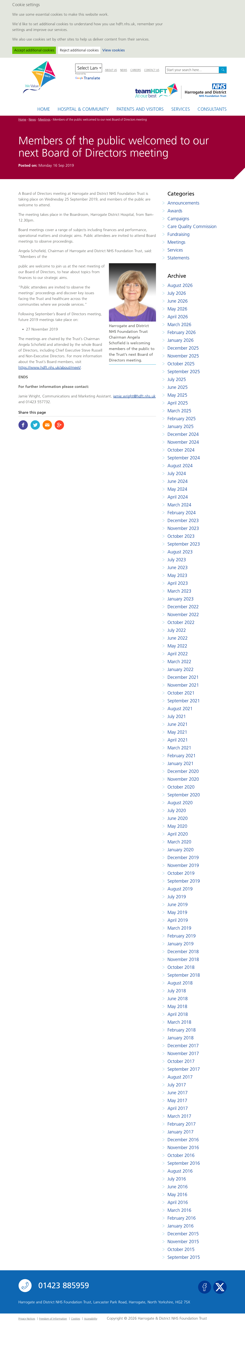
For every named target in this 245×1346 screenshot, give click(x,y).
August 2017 (180, 1077)
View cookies (113, 50)
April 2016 (177, 1202)
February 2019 (181, 936)
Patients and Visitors (140, 109)
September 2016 (183, 1163)
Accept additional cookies (34, 50)
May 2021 (177, 732)
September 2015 (183, 1257)
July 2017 (176, 1085)
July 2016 (176, 1179)
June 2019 (177, 904)
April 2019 (177, 920)
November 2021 (183, 685)
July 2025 (176, 379)
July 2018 (176, 990)
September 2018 (183, 975)
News (123, 70)
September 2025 (183, 371)
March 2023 (179, 591)
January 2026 (180, 340)
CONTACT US (151, 70)
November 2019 (183, 865)
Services (180, 109)
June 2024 (177, 481)
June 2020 (177, 818)
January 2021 (180, 763)
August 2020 (180, 802)
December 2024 (183, 434)
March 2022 (179, 661)
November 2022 (183, 614)
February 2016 (181, 1218)
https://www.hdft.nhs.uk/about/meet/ (49, 367)
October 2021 (180, 693)
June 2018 (177, 998)
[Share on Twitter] (35, 425)
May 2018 (177, 1006)
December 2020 (183, 771)
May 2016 (177, 1194)
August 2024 (180, 465)
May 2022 (177, 646)
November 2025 (183, 356)
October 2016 (180, 1155)
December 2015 (183, 1233)
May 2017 (177, 1100)
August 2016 (180, 1171)
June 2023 (177, 567)
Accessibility (90, 1318)
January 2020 (180, 849)
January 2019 (180, 943)
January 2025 (180, 426)
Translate (92, 78)
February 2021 (181, 755)
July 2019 (176, 896)
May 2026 (177, 309)
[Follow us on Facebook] (204, 1287)
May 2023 (177, 575)
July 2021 (176, 716)
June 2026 (177, 301)
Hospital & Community (83, 109)
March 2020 (179, 842)
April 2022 (177, 653)
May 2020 (177, 826)
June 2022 (177, 638)
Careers (135, 70)
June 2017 (177, 1092)
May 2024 (177, 489)
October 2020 (180, 787)
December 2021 (183, 677)
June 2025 (177, 387)
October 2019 (180, 873)
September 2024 (183, 458)
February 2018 (181, 1030)
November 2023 (183, 528)
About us (111, 70)
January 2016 (180, 1226)
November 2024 (183, 442)
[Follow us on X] (220, 1287)
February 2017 (181, 1124)
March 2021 (179, 748)
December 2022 (183, 606)
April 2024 (177, 497)
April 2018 (177, 1014)
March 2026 (179, 324)
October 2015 (180, 1249)
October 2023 (180, 536)
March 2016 (179, 1210)
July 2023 (176, 559)
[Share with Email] (47, 425)
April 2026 (177, 316)
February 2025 (181, 418)
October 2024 (180, 450)
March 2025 (179, 410)
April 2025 (177, 403)
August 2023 (180, 552)
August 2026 (180, 285)
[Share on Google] (59, 425)
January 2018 (180, 1038)
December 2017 (183, 1045)
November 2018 (183, 959)
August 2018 (180, 983)
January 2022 (180, 669)
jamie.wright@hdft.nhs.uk (134, 396)
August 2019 (180, 889)
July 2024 (176, 473)
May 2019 (177, 912)
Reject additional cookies (79, 50)
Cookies (75, 1318)
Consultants (212, 109)
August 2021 (180, 708)
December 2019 (183, 857)
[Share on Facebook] (23, 425)
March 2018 (179, 1022)
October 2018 (180, 967)
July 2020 (176, 810)
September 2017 (183, 1069)
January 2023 (180, 599)
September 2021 (183, 700)
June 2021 (177, 724)
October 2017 (180, 1061)
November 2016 (183, 1147)
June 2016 (177, 1186)
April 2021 (177, 740)
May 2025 (177, 395)
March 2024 (179, 505)
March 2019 (179, 928)
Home (43, 109)
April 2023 (177, 583)
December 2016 (183, 1139)
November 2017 (183, 1053)
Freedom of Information (53, 1318)
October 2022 (180, 622)
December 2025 (183, 348)
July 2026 (176, 293)
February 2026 (181, 332)
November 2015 (183, 1241)
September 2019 (183, 881)
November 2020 (183, 779)
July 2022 (176, 630)
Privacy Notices (26, 1318)
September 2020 (183, 795)
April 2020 (177, 834)
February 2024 (181, 512)
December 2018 (183, 951)
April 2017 (177, 1108)
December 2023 (183, 520)
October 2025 (180, 363)
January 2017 (180, 1132)
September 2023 (183, 544)
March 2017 (179, 1116)
